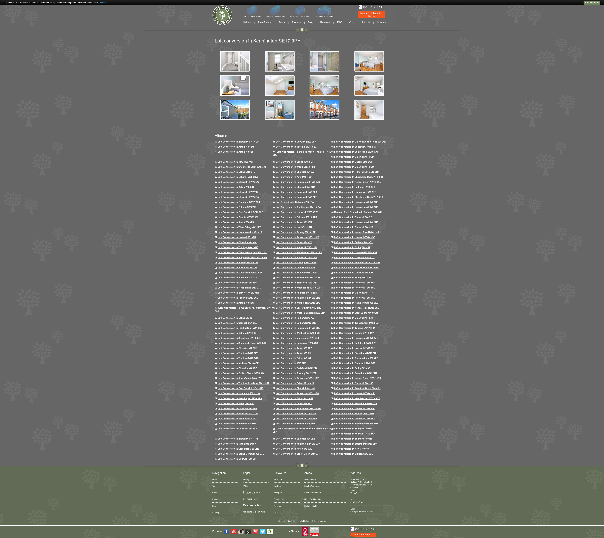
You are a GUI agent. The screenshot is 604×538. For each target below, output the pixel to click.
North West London (312, 499)
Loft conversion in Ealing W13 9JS (294, 398)
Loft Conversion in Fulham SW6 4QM (237, 277)
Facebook (278, 479)
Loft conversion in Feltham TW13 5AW (354, 433)
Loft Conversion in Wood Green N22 (295, 166)
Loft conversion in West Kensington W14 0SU (242, 252)
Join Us (365, 22)
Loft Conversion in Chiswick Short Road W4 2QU (360, 141)
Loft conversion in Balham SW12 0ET (238, 332)
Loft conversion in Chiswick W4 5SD (353, 383)
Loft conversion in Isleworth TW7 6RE (296, 418)
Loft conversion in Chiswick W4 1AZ (295, 267)
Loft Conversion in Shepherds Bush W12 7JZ (242, 166)
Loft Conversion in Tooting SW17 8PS (238, 353)
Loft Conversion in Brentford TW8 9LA (296, 191)
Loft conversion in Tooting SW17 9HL (296, 262)
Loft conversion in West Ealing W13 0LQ (298, 287)
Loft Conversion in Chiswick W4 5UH (237, 458)
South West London (312, 486)
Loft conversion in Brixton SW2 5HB (295, 423)
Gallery (247, 22)
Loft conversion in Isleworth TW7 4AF (238, 438)
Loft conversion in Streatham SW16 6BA (355, 443)
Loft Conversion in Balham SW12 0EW (296, 272)
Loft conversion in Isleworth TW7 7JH (296, 247)
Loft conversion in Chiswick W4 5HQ (237, 348)
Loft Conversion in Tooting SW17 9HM (354, 327)
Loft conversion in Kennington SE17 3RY (240, 398)
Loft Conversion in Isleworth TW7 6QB (354, 237)
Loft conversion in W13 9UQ (291, 363)
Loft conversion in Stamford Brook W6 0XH (357, 388)
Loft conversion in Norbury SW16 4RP (238, 363)
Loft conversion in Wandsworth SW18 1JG (299, 252)
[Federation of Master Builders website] (305, 532)
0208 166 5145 (357, 502)
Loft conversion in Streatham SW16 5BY (297, 378)
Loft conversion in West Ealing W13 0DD (298, 332)
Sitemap (215, 512)
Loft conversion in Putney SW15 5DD (238, 262)
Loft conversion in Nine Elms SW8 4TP (238, 443)
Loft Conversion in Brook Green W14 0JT (298, 453)
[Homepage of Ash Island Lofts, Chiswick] (220, 15)
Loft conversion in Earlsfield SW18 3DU (297, 368)
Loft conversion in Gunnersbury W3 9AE (356, 358)
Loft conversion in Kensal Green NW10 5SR (357, 378)
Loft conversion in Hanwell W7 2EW (237, 423)
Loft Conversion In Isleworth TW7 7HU (296, 257)
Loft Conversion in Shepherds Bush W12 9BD (358, 197)
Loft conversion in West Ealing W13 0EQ (356, 312)
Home (215, 479)
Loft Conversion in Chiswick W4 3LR (237, 428)
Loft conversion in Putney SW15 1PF (296, 232)
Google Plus (279, 499)
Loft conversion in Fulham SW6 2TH (353, 242)
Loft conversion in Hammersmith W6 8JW (298, 443)
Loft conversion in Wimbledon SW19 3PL (298, 302)
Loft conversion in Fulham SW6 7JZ (295, 317)
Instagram (278, 492)
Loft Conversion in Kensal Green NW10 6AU (357, 181)
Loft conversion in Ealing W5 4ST (236, 317)
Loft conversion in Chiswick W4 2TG (237, 368)
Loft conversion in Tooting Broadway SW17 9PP (243, 383)
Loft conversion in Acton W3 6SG (236, 302)
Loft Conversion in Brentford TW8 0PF (296, 197)
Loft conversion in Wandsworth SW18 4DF (357, 398)
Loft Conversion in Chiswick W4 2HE (353, 227)
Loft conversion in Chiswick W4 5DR (237, 282)
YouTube (277, 486)
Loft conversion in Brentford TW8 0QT (354, 363)
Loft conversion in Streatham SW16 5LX (297, 237)
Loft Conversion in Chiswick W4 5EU (353, 217)
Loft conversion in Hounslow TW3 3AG (297, 343)
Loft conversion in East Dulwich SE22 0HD (240, 388)
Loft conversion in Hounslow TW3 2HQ (239, 393)
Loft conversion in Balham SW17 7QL (296, 322)
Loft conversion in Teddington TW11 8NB (240, 327)
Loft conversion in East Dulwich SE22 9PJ (356, 267)
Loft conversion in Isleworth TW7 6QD (354, 408)
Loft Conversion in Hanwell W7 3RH (237, 237)
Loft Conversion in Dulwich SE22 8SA (296, 141)
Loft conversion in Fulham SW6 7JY (237, 207)
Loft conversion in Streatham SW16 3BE (239, 337)
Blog (310, 22)
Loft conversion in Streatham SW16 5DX (297, 393)
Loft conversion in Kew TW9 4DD (294, 176)
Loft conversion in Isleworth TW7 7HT (354, 282)
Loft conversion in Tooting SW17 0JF (354, 413)
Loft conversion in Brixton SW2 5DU (353, 453)
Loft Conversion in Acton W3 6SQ (236, 146)
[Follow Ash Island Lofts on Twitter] (263, 531)
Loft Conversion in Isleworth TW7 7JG (238, 191)
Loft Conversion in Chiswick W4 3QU (354, 166)
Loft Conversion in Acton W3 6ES (236, 151)
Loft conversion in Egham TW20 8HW (238, 176)
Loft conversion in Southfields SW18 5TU (240, 378)
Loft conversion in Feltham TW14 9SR (354, 186)
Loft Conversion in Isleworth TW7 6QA (238, 197)
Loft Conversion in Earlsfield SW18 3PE (355, 343)
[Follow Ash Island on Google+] (248, 531)
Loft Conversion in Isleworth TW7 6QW (297, 212)
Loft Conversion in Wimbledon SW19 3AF (356, 151)
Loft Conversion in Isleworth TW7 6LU (238, 141)
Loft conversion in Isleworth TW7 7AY (354, 418)
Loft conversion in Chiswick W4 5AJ (295, 388)
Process (296, 22)
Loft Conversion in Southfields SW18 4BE (298, 277)
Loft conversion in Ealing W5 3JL (236, 403)
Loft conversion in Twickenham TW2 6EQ (356, 322)
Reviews (325, 22)
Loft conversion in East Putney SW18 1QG (299, 307)
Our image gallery (250, 498)
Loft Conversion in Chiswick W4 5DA (295, 186)
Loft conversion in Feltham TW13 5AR (296, 217)
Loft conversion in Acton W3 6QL (294, 448)
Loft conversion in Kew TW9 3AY (351, 448)
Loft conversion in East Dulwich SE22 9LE (240, 212)
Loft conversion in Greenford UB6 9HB (238, 448)
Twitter (276, 512)
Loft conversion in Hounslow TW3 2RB (355, 191)
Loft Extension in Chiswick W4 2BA (295, 202)
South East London (312, 492)
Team (282, 22)
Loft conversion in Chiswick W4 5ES (353, 272)
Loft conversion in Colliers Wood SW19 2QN (241, 373)
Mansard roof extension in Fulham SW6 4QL (358, 212)
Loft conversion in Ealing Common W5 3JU (241, 453)
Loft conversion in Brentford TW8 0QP (296, 282)
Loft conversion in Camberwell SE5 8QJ (355, 252)
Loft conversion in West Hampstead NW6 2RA (300, 312)
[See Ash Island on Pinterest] (255, 531)
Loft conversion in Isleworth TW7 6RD (354, 297)
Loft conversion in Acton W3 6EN (236, 186)
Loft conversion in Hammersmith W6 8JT (356, 337)
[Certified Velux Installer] (314, 532)
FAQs (245, 486)
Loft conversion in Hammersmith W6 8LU (356, 302)
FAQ (339, 22)
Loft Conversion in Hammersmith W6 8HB (356, 222)
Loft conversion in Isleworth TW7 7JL (354, 393)
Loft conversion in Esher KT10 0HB (295, 383)
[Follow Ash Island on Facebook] (226, 531)
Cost (351, 22)
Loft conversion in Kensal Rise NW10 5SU (356, 307)
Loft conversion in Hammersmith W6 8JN (298, 181)
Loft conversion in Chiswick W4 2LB (295, 438)
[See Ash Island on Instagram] (241, 531)
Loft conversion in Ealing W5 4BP (352, 247)
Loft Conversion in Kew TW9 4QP (235, 161)
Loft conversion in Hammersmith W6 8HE (298, 327)
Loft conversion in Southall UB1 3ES (237, 322)
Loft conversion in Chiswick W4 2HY (237, 408)
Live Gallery (264, 22)
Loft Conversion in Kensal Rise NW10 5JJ (356, 232)
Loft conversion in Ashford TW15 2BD (296, 292)
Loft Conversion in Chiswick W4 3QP (354, 156)
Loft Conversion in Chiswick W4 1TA (353, 292)
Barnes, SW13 (310, 505)
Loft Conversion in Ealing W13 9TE (236, 171)
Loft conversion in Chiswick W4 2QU (237, 242)
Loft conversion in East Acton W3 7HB (238, 292)
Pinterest (277, 505)
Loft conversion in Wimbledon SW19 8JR (240, 272)
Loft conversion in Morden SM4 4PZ (237, 418)
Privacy (246, 479)
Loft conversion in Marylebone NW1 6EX (297, 337)
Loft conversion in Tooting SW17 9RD (238, 247)
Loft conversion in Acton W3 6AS (236, 222)
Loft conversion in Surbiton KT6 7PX (237, 267)
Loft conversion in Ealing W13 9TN (353, 438)
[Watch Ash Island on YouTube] (234, 531)
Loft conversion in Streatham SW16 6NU (355, 353)
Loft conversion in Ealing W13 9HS (353, 428)
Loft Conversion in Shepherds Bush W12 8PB (358, 176)
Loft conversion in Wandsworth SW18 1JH (357, 262)
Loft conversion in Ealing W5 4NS (352, 368)
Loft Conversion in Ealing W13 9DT (294, 161)
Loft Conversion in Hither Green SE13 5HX (356, 171)
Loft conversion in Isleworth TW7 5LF (354, 348)
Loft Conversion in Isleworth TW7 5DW (238, 181)
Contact (381, 22)
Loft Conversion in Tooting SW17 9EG (296, 146)
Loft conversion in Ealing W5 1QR (352, 277)
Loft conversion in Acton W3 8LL (294, 353)
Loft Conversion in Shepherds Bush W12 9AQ (242, 257)
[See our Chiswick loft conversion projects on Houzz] (270, 531)
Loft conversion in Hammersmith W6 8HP (240, 232)
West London (310, 479)
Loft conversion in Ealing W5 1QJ (294, 358)
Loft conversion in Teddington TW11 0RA (298, 207)
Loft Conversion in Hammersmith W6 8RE (356, 207)
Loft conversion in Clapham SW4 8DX (354, 257)
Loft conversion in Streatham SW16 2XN (355, 403)
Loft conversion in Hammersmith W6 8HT (356, 423)
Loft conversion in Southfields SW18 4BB (298, 408)
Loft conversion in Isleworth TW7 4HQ (354, 287)
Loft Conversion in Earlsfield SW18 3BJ (239, 202)
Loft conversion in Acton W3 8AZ (294, 348)
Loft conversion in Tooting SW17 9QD (238, 358)
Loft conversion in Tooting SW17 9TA (296, 373)
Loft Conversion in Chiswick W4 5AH (295, 171)
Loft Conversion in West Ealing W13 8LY (239, 227)
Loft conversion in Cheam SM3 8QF (353, 161)
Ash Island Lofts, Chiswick (254, 511)
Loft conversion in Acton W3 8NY (294, 242)
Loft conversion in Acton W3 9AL (294, 403)
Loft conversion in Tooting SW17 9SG (238, 297)
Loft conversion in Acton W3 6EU (294, 222)
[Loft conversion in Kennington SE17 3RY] (235, 61)
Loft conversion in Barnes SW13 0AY (354, 332)
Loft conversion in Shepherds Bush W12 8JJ (242, 343)
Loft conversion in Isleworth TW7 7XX (238, 413)
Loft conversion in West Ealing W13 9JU (239, 287)
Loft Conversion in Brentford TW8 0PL (238, 217)
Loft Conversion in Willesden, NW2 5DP (355, 146)
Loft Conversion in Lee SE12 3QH (294, 227)
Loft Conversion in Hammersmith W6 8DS (356, 202)
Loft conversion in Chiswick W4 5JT (353, 317)
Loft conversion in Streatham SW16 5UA (355, 373)
